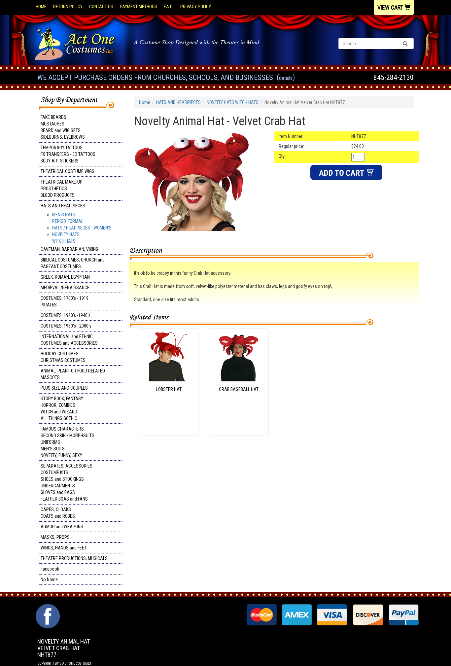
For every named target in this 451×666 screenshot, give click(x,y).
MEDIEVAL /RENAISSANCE (65, 287)
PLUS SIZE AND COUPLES (64, 388)
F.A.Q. (169, 6)
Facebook (50, 569)
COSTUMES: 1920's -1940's (65, 315)
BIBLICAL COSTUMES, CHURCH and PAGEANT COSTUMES (73, 263)
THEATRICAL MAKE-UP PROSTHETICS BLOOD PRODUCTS (62, 188)
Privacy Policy (195, 6)
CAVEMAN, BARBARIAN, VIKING (69, 249)
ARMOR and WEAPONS (62, 526)
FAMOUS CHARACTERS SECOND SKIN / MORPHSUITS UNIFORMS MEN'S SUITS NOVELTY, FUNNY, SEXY (67, 442)
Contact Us (101, 6)
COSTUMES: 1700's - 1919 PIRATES (64, 301)
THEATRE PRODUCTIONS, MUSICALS (74, 558)
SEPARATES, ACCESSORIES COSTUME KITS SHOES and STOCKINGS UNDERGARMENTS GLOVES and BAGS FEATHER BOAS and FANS (66, 482)
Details (286, 78)
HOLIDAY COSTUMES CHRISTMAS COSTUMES (63, 357)
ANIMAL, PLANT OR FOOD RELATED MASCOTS (73, 374)
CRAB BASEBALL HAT (239, 389)
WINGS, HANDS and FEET (64, 547)
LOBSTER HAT (169, 389)
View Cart (390, 7)
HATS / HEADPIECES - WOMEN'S (82, 227)
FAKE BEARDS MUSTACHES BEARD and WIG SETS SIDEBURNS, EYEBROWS (63, 127)
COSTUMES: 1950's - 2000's (66, 326)
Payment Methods (138, 6)
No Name (49, 579)
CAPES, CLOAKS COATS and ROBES (58, 513)
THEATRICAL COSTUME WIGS (67, 171)
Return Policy (68, 6)
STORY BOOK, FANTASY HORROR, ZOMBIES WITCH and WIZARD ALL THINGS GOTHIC (62, 408)
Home (41, 6)
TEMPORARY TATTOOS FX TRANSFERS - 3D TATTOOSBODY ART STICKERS (68, 154)
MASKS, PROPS (55, 537)
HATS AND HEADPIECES (63, 205)
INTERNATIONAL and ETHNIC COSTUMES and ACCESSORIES (69, 340)
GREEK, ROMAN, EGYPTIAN (65, 277)
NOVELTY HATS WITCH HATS (233, 102)
